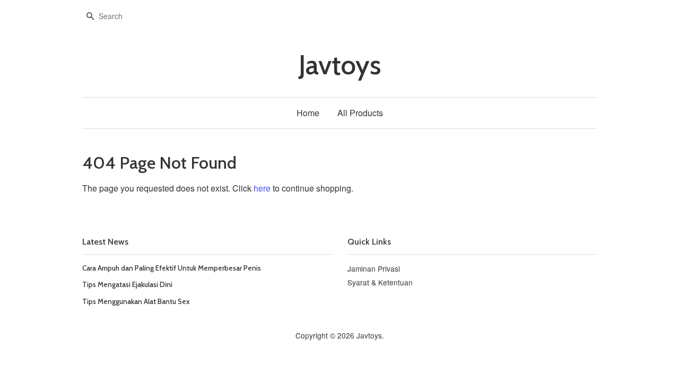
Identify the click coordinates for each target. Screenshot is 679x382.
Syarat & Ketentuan (380, 282)
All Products (360, 113)
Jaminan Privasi (373, 268)
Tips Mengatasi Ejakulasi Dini (127, 284)
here (262, 188)
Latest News (105, 242)
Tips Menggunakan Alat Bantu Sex (136, 301)
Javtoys (340, 65)
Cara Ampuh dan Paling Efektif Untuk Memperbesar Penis (171, 268)
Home (308, 113)
